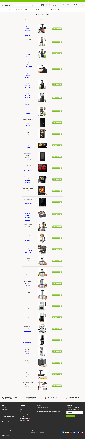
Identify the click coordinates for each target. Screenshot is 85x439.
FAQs (21, 409)
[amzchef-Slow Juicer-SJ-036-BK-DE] (57, 96)
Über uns (60, 9)
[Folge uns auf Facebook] (32, 432)
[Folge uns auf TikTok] (41, 432)
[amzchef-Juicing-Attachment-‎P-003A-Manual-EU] (57, 373)
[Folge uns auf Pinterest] (36, 432)
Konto (62, 5)
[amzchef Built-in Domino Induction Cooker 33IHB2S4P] (57, 134)
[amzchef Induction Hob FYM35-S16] (57, 145)
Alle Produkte (5, 409)
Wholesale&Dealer (6, 425)
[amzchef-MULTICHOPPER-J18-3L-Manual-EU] (57, 271)
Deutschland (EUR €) (7, 430)
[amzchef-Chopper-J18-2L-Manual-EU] (57, 259)
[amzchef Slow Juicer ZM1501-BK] (57, 69)
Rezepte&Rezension (24, 416)
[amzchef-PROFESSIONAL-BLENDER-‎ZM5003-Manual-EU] (57, 225)
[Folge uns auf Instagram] (34, 432)
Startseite (4, 9)
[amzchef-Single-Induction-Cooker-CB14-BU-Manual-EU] (57, 213)
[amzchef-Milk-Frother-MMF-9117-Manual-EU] (57, 316)
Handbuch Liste (23, 411)
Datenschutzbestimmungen (8, 419)
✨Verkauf (47, 9)
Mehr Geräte (38, 9)
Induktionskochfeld (19, 9)
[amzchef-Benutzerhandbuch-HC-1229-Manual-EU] (57, 282)
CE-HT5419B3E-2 (28, 170)
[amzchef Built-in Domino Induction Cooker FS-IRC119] (57, 123)
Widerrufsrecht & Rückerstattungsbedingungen (8, 415)
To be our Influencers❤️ (25, 418)
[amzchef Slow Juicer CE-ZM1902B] (57, 42)
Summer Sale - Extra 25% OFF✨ (42, 1)
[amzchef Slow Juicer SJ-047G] (57, 111)
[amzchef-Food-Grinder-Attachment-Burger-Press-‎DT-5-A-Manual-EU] (57, 384)
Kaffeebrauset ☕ (29, 9)
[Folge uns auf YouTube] (38, 432)
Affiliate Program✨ (24, 414)
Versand (4, 418)
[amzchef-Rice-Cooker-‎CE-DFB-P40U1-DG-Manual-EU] (57, 361)
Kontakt (21, 407)
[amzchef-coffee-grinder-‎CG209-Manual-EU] (57, 350)
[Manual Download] (57, 27)
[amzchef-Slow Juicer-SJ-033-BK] (57, 83)
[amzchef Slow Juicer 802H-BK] (57, 53)
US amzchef (53, 9)
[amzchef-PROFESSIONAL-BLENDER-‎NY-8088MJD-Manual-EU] (57, 236)
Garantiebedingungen (24, 420)
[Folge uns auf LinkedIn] (43, 432)
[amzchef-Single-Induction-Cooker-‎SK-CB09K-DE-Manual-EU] (57, 189)
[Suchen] (42, 5)
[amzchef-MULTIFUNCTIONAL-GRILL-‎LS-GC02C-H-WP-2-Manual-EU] (57, 248)
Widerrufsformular (6, 413)
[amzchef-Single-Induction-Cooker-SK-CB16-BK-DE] (57, 178)
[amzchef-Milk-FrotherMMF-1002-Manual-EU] (57, 304)
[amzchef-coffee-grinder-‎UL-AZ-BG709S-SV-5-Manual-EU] (57, 338)
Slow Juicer (10, 9)
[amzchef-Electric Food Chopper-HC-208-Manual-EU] (57, 293)
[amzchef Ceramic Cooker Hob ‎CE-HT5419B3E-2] (57, 168)
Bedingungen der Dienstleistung (6, 422)
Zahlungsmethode (23, 413)
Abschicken (70, 416)
